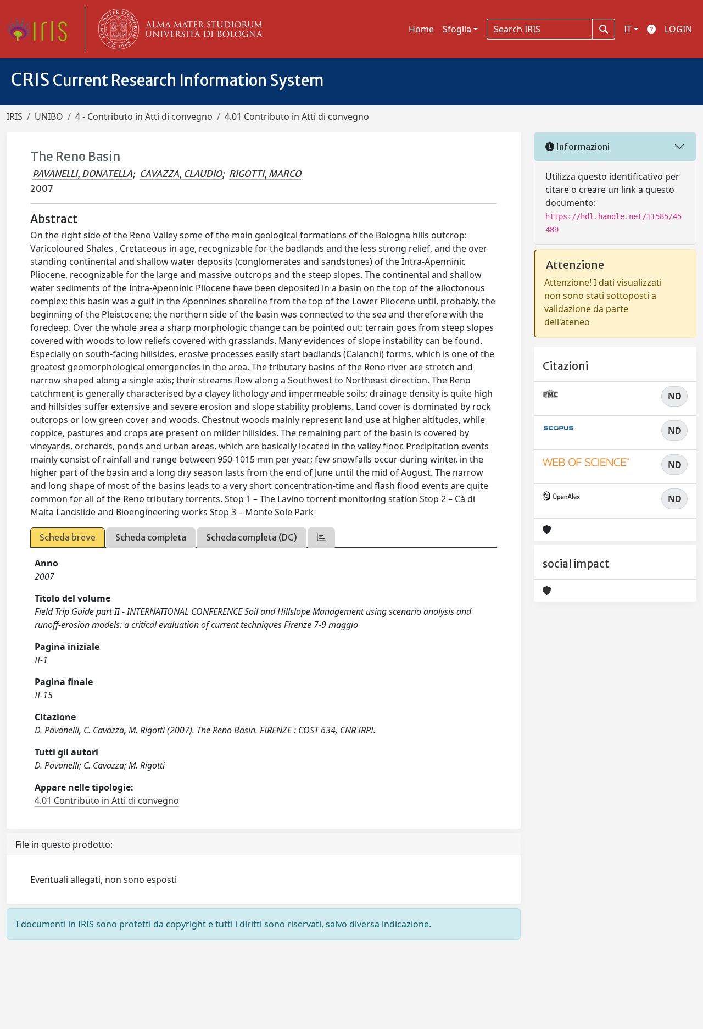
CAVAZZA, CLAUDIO (181, 173)
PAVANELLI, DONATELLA (82, 173)
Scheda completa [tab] (150, 537)
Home (421, 29)
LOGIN (678, 29)
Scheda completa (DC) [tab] (251, 537)
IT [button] (628, 29)
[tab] (321, 537)
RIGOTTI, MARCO (265, 173)
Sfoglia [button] (457, 29)
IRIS (15, 116)
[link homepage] (41, 29)
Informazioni (582, 146)
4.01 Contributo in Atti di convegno (297, 116)
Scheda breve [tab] (68, 537)
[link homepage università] (178, 29)
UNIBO (49, 116)
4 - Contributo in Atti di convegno (144, 116)
